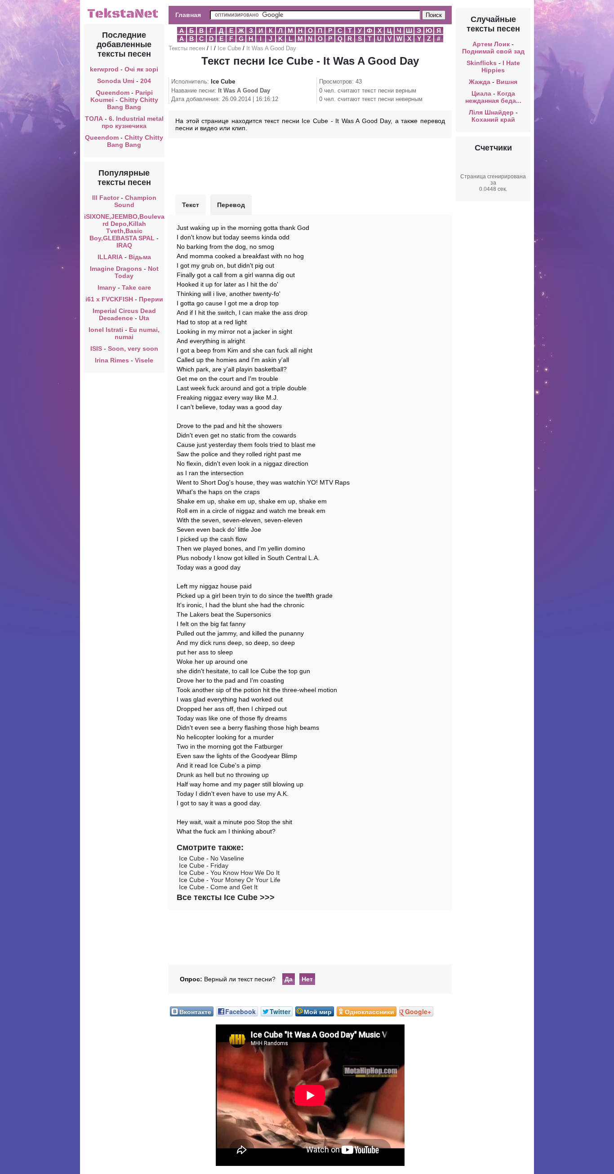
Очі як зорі (141, 69)
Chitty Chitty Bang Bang (135, 141)
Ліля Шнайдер (491, 112)
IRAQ (124, 245)
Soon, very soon (133, 348)
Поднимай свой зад (493, 51)
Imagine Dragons (116, 268)
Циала (481, 93)
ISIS (96, 348)
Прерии (151, 299)
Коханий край (493, 119)
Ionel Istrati (106, 329)
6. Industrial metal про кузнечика (133, 122)
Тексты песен (187, 48)
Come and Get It (234, 887)
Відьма (140, 256)
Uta (144, 318)
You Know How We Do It (245, 872)
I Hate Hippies (500, 66)
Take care (136, 287)
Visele (144, 360)
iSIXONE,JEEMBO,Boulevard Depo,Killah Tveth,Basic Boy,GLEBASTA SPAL (124, 227)
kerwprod (104, 69)
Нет (307, 979)
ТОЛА (94, 118)
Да (289, 979)
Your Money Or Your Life (245, 879)
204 (145, 80)
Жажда (479, 81)
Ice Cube (229, 48)
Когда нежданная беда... (493, 97)
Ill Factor (105, 197)
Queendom (112, 92)
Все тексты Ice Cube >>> (226, 897)
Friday (219, 865)
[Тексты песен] (124, 17)
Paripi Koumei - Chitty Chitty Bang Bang (124, 99)
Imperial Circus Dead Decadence (124, 314)
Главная (188, 14)
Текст (190, 204)
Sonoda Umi (115, 80)
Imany (107, 287)
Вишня (506, 81)
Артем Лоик (491, 44)
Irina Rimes (112, 360)
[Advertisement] (310, 165)
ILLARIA (110, 256)
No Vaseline (227, 858)
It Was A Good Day (271, 48)
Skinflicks (482, 62)
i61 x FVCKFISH (109, 299)
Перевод (231, 204)
